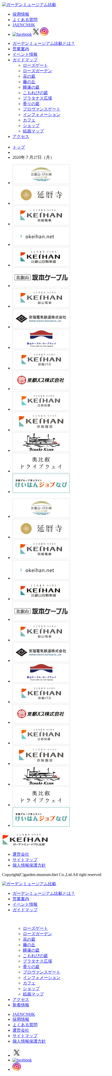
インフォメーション (41, 114)
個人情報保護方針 (29, 865)
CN (26, 25)
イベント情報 (25, 54)
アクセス (21, 136)
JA (15, 25)
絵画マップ (33, 131)
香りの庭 (31, 103)
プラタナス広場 (37, 98)
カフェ (29, 120)
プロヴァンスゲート (41, 109)
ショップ (31, 125)
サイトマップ (25, 860)
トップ (19, 147)
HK (32, 25)
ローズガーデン (37, 71)
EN (20, 25)
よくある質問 (25, 19)
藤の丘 (29, 82)
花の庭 (29, 76)
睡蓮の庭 (31, 87)
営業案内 (21, 49)
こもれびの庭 (35, 92)
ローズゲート (35, 65)
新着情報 (21, 1005)
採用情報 (21, 14)
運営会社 (21, 854)
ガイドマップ (25, 60)
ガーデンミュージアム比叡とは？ (44, 43)
